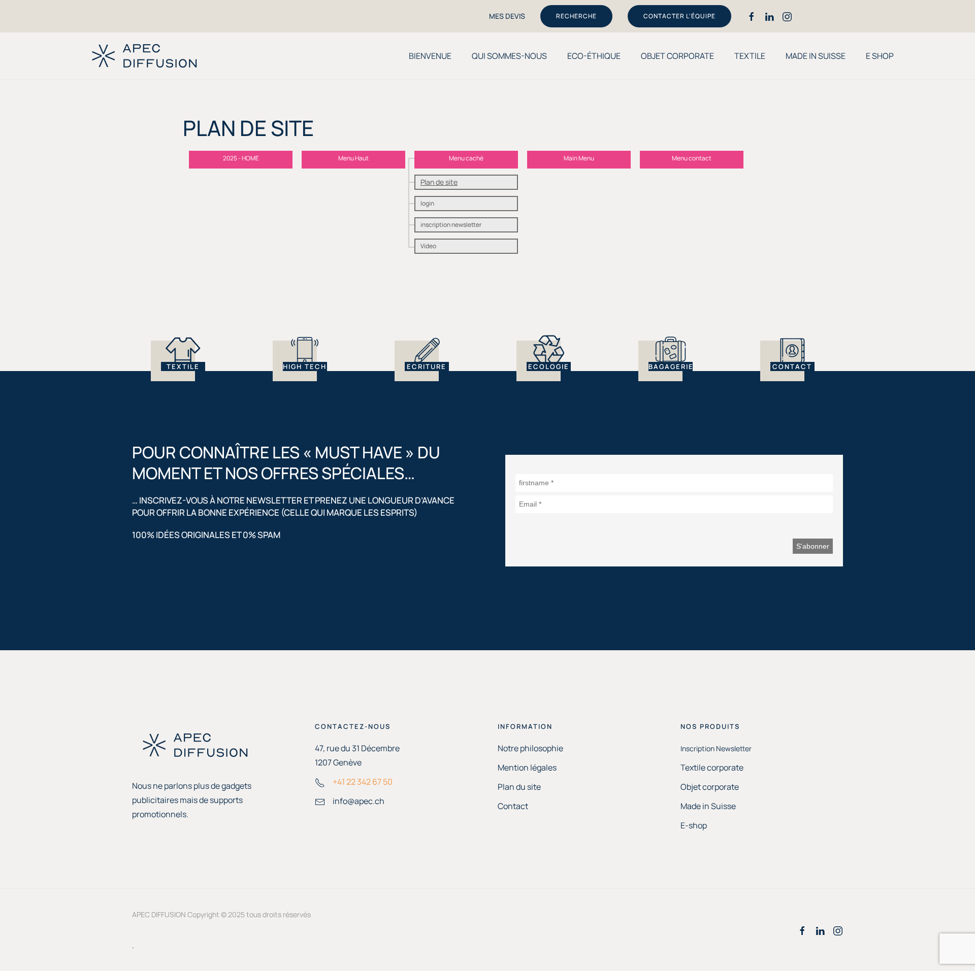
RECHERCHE (576, 16)
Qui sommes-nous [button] (509, 55)
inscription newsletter (450, 224)
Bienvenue (430, 55)
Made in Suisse (816, 55)
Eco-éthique (594, 55)
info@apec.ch (358, 801)
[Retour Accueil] (144, 55)
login (427, 203)
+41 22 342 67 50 (363, 781)
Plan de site (439, 182)
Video (428, 246)
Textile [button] (749, 55)
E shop (880, 55)
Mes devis (507, 16)
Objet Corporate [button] (677, 55)
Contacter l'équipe (679, 16)
